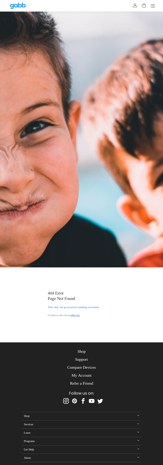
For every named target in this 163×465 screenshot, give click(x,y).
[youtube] (91, 401)
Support (81, 359)
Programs (29, 441)
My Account (82, 375)
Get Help (29, 449)
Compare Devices (81, 367)
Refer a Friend (81, 383)
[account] (135, 5)
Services (28, 424)
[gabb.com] (18, 6)
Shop (82, 351)
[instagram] (66, 401)
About (27, 458)
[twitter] (100, 401)
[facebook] (83, 401)
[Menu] (153, 6)
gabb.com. (75, 315)
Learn (27, 433)
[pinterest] (74, 401)
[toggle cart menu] (144, 5)
